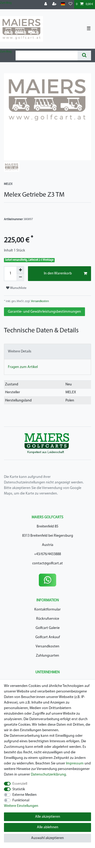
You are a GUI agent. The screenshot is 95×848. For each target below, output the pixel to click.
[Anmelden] (46, 4)
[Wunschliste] (70, 4)
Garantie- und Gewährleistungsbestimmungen (44, 312)
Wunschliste (17, 288)
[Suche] (84, 55)
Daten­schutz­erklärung (48, 775)
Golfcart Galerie (48, 628)
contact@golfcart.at (47, 563)
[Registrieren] (54, 4)
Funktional (20, 800)
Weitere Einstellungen (21, 806)
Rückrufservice (47, 619)
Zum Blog (6, 3)
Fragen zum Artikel (23, 367)
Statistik (18, 789)
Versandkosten (39, 301)
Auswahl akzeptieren (47, 838)
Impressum (75, 763)
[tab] (47, 351)
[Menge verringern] (20, 277)
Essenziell (19, 784)
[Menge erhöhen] (20, 270)
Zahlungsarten (47, 656)
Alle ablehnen (47, 827)
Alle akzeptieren (47, 817)
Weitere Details (19, 351)
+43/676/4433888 (47, 554)
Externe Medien (24, 795)
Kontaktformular (47, 610)
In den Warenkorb (58, 273)
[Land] (63, 4)
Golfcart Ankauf (47, 637)
